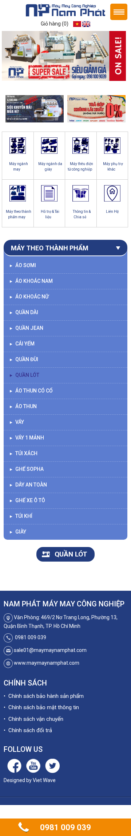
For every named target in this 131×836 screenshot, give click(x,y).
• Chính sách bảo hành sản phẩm (44, 696)
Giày (17, 532)
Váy (16, 422)
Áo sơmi (22, 265)
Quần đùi (23, 359)
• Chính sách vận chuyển (33, 719)
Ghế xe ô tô (27, 500)
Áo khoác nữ (29, 297)
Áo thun (23, 406)
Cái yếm (22, 344)
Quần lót (24, 375)
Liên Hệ (112, 212)
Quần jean (26, 328)
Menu (118, 12)
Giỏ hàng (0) (54, 24)
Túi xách (23, 453)
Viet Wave (44, 780)
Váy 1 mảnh (26, 438)
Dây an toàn (28, 485)
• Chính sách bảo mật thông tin (41, 707)
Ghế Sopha (26, 469)
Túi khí (20, 516)
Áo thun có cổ (31, 391)
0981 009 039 (65, 827)
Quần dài (23, 312)
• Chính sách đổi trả (28, 730)
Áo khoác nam (31, 281)
